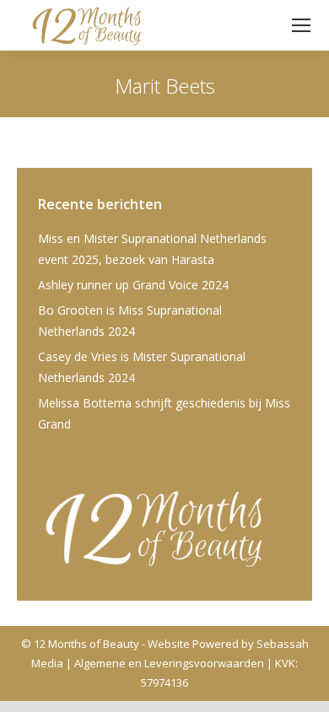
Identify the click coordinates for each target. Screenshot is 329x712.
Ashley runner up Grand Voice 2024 (133, 285)
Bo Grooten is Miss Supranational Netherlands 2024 (130, 320)
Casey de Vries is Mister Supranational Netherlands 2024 (141, 367)
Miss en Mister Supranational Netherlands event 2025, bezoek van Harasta (152, 248)
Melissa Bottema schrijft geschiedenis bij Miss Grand (164, 413)
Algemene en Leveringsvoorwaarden (169, 663)
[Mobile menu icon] (301, 25)
